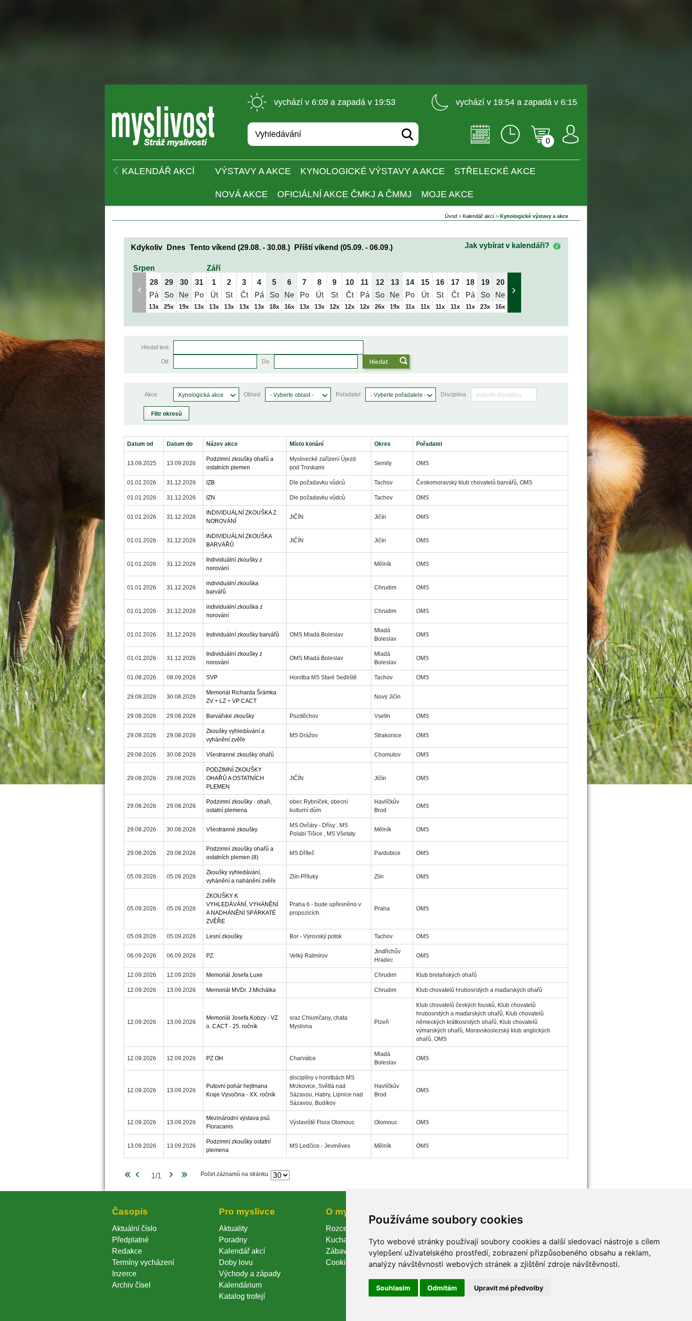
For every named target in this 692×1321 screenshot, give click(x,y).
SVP (211, 677)
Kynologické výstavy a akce (372, 171)
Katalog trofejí (242, 1296)
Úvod (451, 216)
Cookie (340, 1262)
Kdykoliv (146, 247)
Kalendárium (240, 1285)
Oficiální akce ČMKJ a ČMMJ (344, 194)
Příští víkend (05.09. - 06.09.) (343, 247)
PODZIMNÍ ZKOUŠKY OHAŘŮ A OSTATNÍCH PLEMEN (235, 778)
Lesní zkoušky (224, 936)
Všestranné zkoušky (231, 829)
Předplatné (130, 1240)
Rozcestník (344, 1228)
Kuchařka (342, 1240)
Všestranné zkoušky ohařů (240, 754)
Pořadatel (348, 394)
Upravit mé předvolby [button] (508, 1288)
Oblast (252, 394)
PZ (209, 955)
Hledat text (155, 347)
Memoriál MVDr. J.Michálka (241, 990)
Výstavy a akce (253, 171)
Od (165, 361)
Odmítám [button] (442, 1288)
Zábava (338, 1251)
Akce (151, 394)
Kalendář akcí (478, 216)
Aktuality (233, 1228)
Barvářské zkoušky (230, 716)
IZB (210, 482)
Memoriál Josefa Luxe (234, 975)
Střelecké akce (495, 171)
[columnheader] (144, 443)
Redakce (127, 1251)
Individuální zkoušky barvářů (242, 634)
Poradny (233, 1240)
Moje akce (447, 194)
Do (265, 361)
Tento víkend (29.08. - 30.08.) (240, 247)
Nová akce (241, 194)
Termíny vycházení (143, 1262)
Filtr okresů (166, 414)
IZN (210, 497)
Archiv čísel (131, 1285)
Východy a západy (250, 1274)
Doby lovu (236, 1262)
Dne (176, 247)
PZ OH (214, 1058)
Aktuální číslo (134, 1228)
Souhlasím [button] (393, 1288)
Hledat (379, 361)
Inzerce (124, 1274)
